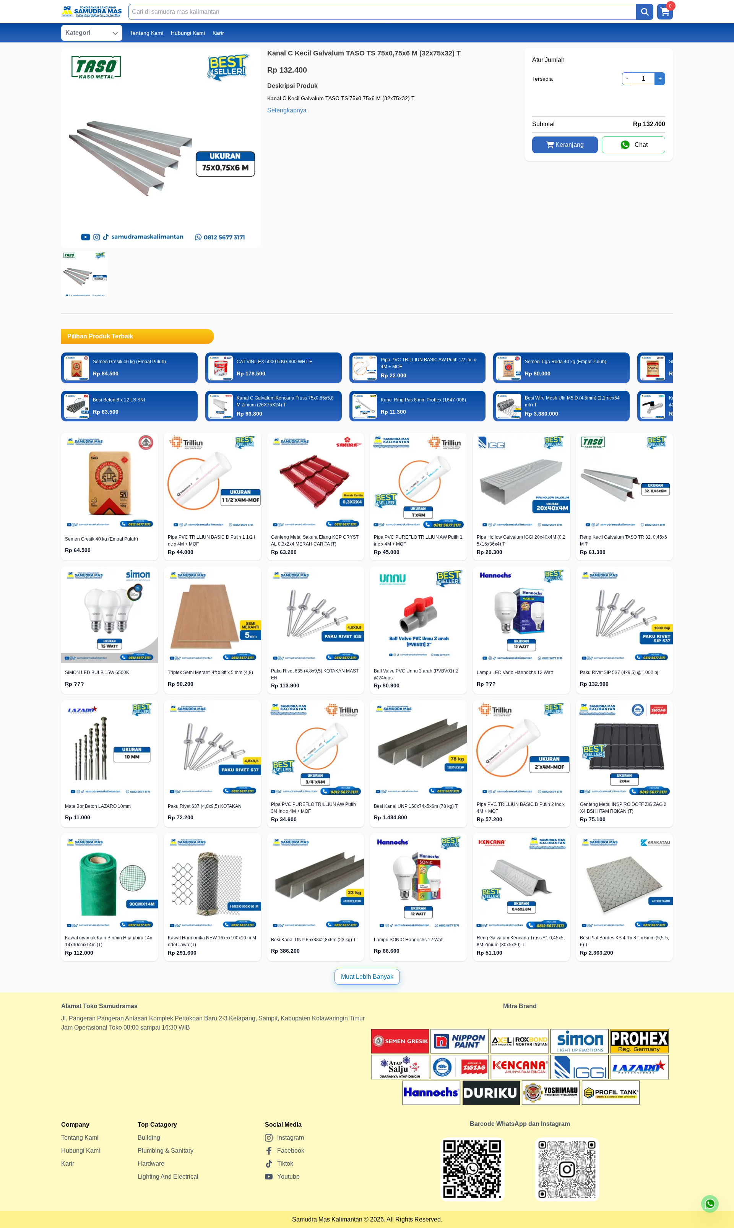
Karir (218, 33)
